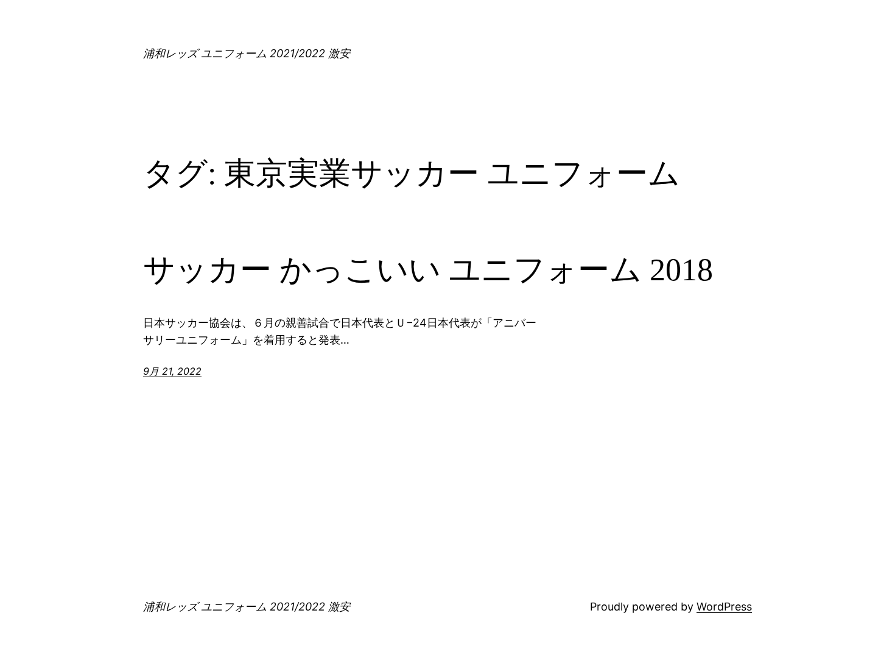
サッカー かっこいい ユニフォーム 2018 (428, 269)
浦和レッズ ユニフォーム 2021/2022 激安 (246, 53)
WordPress (724, 606)
